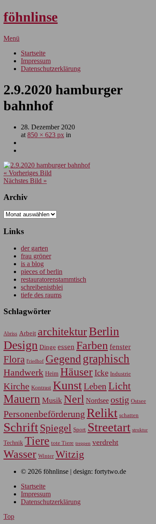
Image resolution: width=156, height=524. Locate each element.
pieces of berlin (41, 271)
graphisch (106, 358)
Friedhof (35, 360)
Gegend (63, 359)
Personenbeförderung (44, 413)
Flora (14, 359)
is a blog (32, 263)
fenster (120, 347)
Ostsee (138, 401)
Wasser (19, 454)
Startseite (33, 53)
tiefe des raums (41, 295)
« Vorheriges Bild (27, 173)
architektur (62, 331)
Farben (92, 345)
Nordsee (97, 400)
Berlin (104, 331)
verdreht (105, 442)
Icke (101, 372)
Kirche (16, 386)
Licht (119, 386)
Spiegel (56, 428)
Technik (13, 443)
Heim (51, 373)
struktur (140, 430)
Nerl (74, 399)
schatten (129, 415)
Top (8, 516)
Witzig (69, 454)
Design (20, 345)
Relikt (102, 413)
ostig (119, 400)
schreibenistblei (42, 287)
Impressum (36, 60)
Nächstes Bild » (25, 180)
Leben (95, 386)
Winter (46, 456)
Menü (11, 38)
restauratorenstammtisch (53, 279)
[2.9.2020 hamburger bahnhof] (46, 165)
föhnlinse (30, 17)
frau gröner (36, 256)
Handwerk (23, 372)
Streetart (109, 427)
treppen (83, 443)
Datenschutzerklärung (51, 68)
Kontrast (41, 388)
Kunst (67, 385)
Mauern (21, 398)
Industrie (120, 373)
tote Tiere (62, 443)
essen (66, 347)
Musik (52, 400)
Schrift (20, 427)
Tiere (37, 440)
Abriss (10, 334)
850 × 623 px (45, 134)
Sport (79, 429)
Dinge (47, 347)
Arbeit (27, 333)
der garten (34, 248)
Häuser (76, 372)
